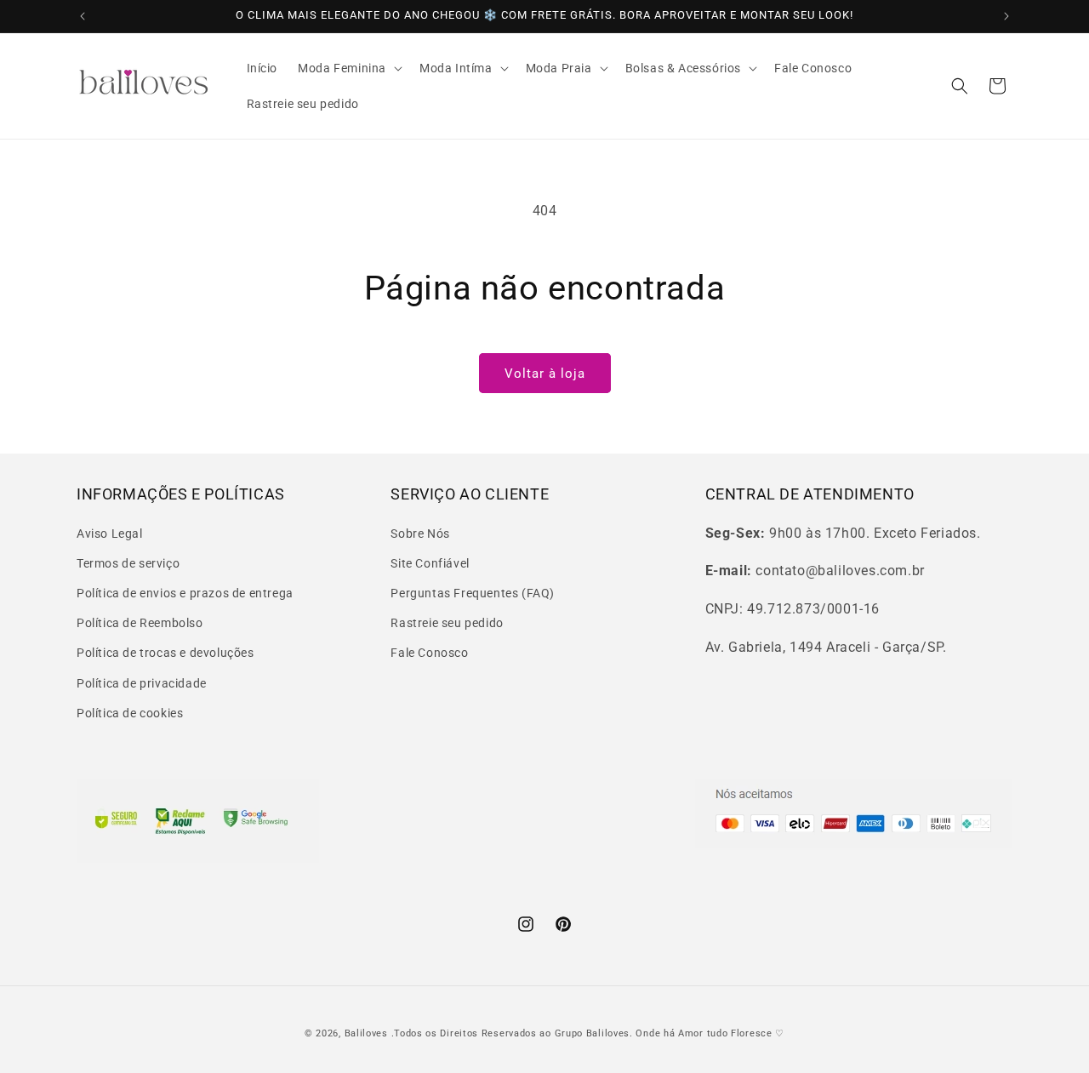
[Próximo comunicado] (1006, 16)
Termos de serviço (128, 562)
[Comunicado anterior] (82, 16)
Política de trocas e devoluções (165, 652)
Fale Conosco (429, 652)
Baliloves (368, 1033)
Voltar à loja (545, 373)
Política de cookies (130, 712)
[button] (348, 68)
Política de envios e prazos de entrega (185, 592)
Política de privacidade (142, 682)
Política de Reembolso (140, 623)
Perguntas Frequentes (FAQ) (473, 592)
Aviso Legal (110, 532)
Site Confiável (430, 562)
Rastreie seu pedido (447, 623)
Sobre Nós (420, 532)
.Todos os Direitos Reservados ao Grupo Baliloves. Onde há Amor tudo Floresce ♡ (588, 1033)
